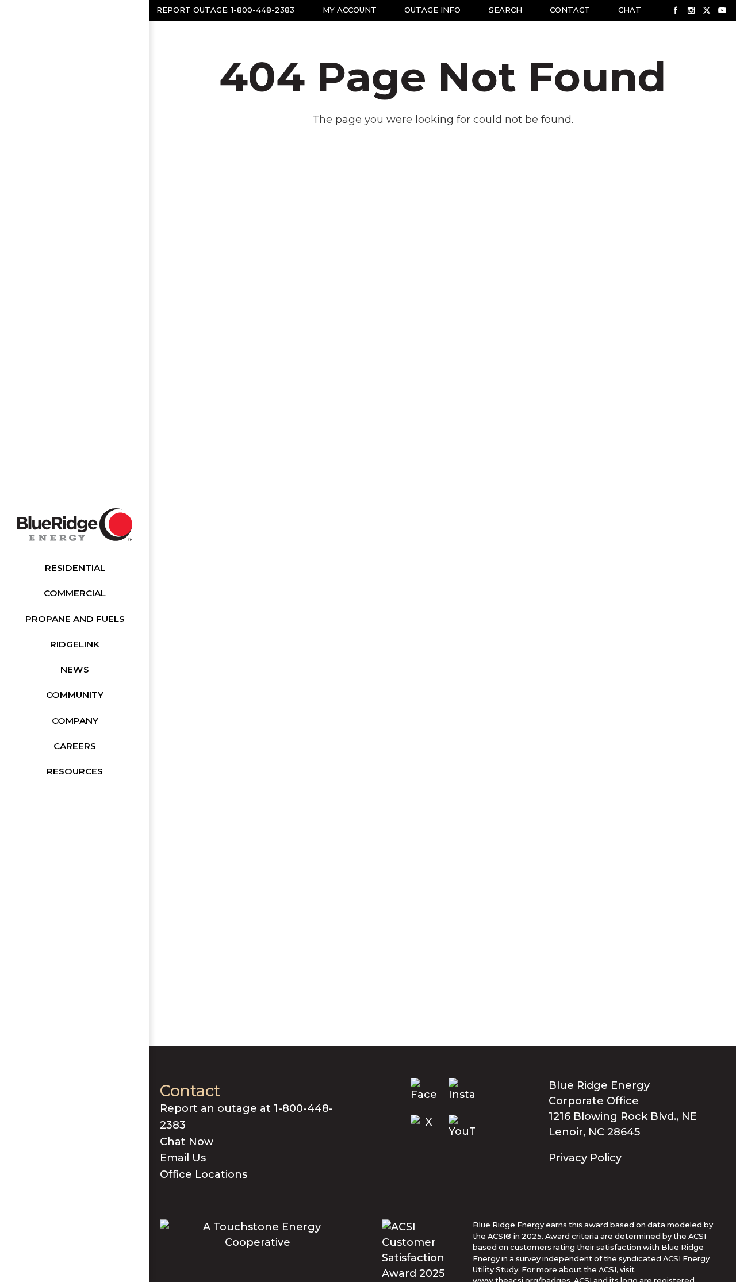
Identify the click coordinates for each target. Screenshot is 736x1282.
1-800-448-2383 (262, 9)
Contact (570, 9)
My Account (350, 9)
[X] (707, 10)
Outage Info (432, 9)
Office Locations (203, 1174)
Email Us (183, 1158)
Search (505, 9)
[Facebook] (676, 10)
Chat (629, 9)
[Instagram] (691, 10)
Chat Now (186, 1141)
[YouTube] (722, 10)
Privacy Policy (585, 1158)
